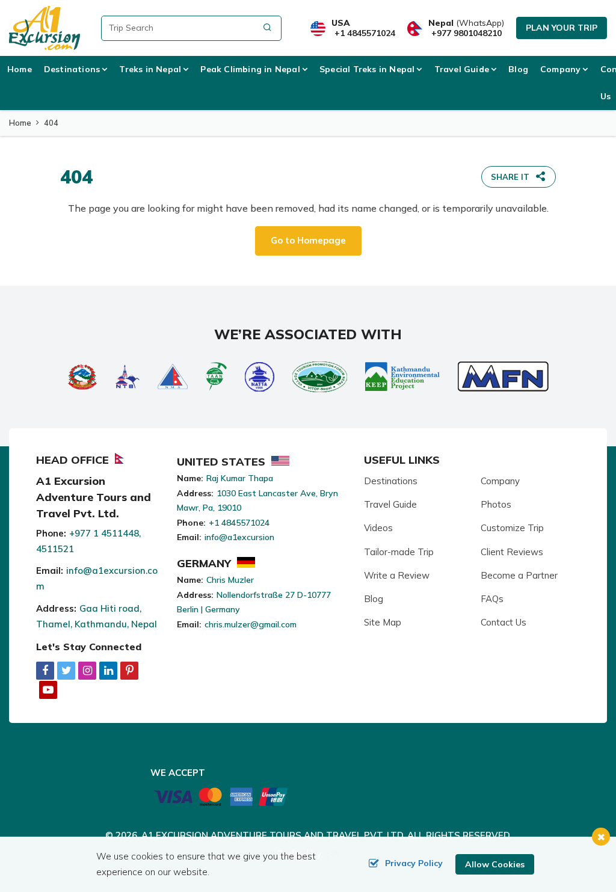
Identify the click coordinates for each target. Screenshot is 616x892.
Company (500, 481)
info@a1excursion (239, 537)
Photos (496, 504)
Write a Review (397, 575)
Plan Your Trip (561, 27)
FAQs (492, 598)
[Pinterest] (129, 670)
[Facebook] (45, 670)
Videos (378, 528)
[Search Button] (267, 28)
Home (19, 69)
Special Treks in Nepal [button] (366, 69)
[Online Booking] (221, 795)
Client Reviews (512, 552)
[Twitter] (66, 670)
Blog (518, 69)
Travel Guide (390, 504)
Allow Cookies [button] (495, 864)
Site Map (382, 622)
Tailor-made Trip (399, 552)
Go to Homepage (308, 240)
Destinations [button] (72, 69)
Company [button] (560, 69)
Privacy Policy (414, 863)
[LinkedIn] (108, 670)
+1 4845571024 (364, 33)
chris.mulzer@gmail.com (251, 624)
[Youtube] (48, 690)
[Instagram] (87, 670)
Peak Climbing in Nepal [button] (250, 69)
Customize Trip (512, 528)
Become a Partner (519, 575)
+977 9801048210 (466, 33)
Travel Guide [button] (461, 69)
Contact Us (503, 622)
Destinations (390, 481)
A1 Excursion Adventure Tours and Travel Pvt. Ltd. (273, 835)
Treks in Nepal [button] (150, 69)
